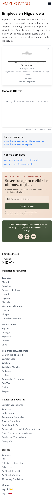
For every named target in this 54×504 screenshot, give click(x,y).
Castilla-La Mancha (11, 367)
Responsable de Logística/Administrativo (21, 429)
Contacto (6, 455)
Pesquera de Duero (11, 290)
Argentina (6, 336)
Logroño (6, 294)
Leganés (6, 298)
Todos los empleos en (24, 141)
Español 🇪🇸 (7, 489)
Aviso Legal (7, 467)
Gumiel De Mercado (11, 318)
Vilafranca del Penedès (12, 306)
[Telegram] (33, 236)
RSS (4, 459)
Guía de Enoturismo (11, 421)
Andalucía (6, 371)
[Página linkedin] (7, 262)
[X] (20, 236)
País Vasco (7, 383)
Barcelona (7, 286)
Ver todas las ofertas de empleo (19, 164)
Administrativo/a (10, 425)
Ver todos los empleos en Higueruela (21, 160)
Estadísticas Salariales (12, 463)
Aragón (5, 391)
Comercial (7, 409)
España (5, 328)
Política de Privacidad (30, 212)
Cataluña (6, 363)
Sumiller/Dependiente (12, 405)
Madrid (5, 282)
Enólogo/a (7, 441)
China (4, 344)
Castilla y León (8, 358)
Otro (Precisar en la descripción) (17, 433)
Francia (5, 340)
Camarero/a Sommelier (13, 417)
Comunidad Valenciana (13, 379)
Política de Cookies (11, 475)
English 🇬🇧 (7, 493)
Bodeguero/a (8, 413)
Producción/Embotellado (14, 437)
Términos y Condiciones (13, 479)
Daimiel (5, 310)
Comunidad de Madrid (12, 354)
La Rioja (5, 375)
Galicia (5, 387)
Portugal (6, 332)
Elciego (5, 314)
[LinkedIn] (27, 236)
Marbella (6, 302)
